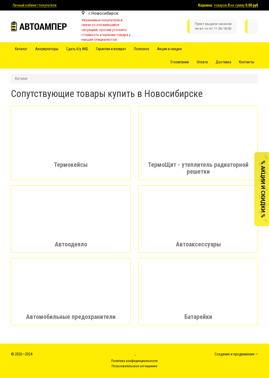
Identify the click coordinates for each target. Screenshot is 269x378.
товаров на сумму (236, 5)
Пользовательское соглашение (134, 366)
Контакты (246, 62)
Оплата (202, 62)
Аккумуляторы (46, 49)
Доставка (223, 62)
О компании (179, 62)
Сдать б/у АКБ (77, 49)
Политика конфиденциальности (134, 361)
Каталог (21, 49)
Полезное (141, 49)
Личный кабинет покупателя (34, 5)
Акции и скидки (169, 49)
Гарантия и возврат (111, 49)
